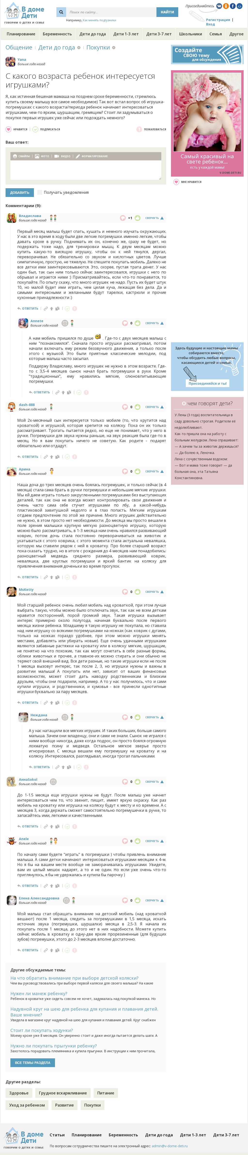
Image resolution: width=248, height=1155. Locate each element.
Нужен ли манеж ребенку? (38, 993)
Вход (210, 24)
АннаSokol (28, 779)
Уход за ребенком (27, 1105)
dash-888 (27, 404)
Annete (37, 321)
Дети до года (92, 34)
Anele (24, 838)
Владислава (30, 215)
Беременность (57, 34)
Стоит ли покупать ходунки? (41, 1030)
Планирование (21, 34)
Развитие (64, 1105)
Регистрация (218, 19)
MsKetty (26, 589)
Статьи (57, 1135)
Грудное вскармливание (63, 1093)
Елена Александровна (39, 898)
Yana (22, 59)
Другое (236, 34)
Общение (19, 47)
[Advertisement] (207, 263)
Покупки (98, 47)
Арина (24, 469)
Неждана (39, 715)
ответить (30, 308)
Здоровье (19, 1093)
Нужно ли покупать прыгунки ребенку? (53, 1046)
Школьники (190, 34)
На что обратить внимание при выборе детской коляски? (74, 978)
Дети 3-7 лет (159, 34)
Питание (105, 1093)
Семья (215, 34)
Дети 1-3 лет (126, 34)
